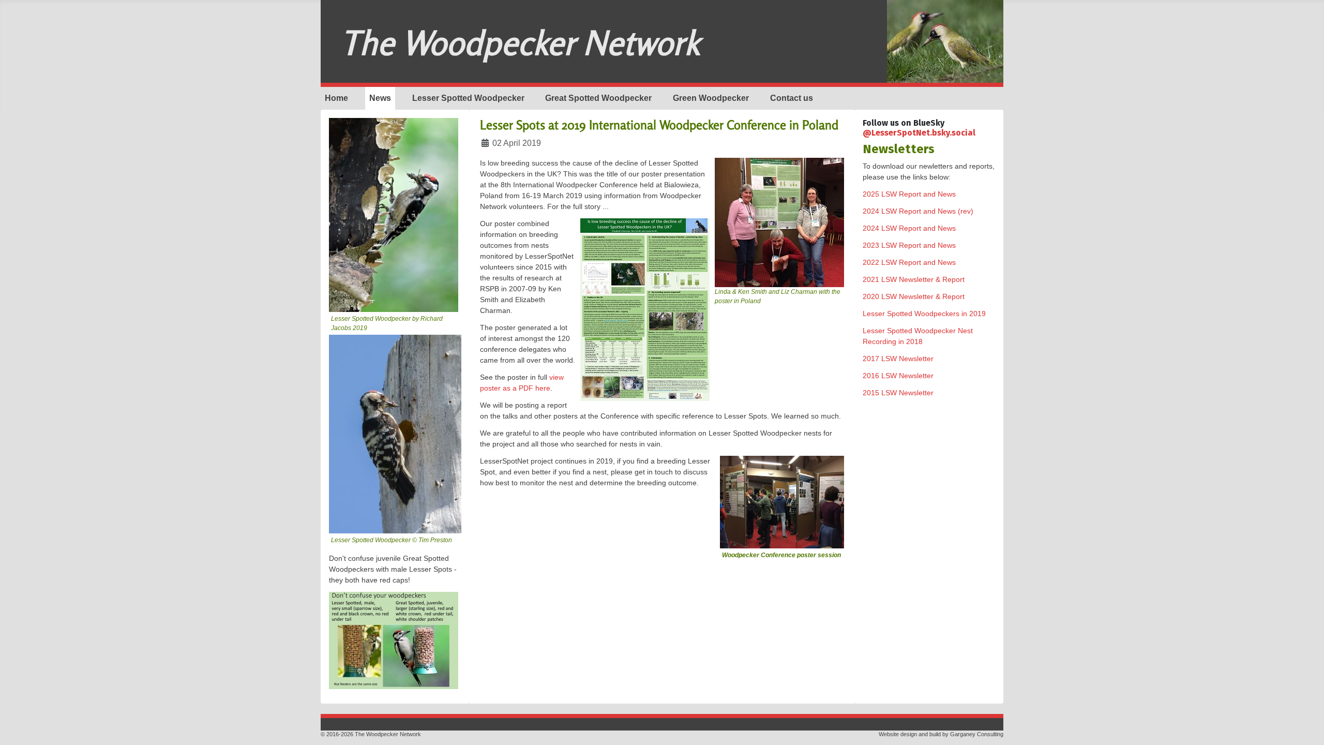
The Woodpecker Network (520, 42)
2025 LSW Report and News (909, 194)
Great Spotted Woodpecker (598, 98)
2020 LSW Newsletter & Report (914, 296)
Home (336, 98)
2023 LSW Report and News (909, 245)
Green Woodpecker (711, 98)
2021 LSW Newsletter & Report (914, 279)
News (380, 98)
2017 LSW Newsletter (898, 358)
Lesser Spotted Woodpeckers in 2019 (924, 313)
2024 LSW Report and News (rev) (918, 211)
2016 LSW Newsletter (898, 375)
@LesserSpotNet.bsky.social (919, 133)
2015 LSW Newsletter (898, 393)
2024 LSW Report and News (909, 228)
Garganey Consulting (976, 734)
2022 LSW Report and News (909, 262)
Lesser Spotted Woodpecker (468, 98)
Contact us (791, 98)
